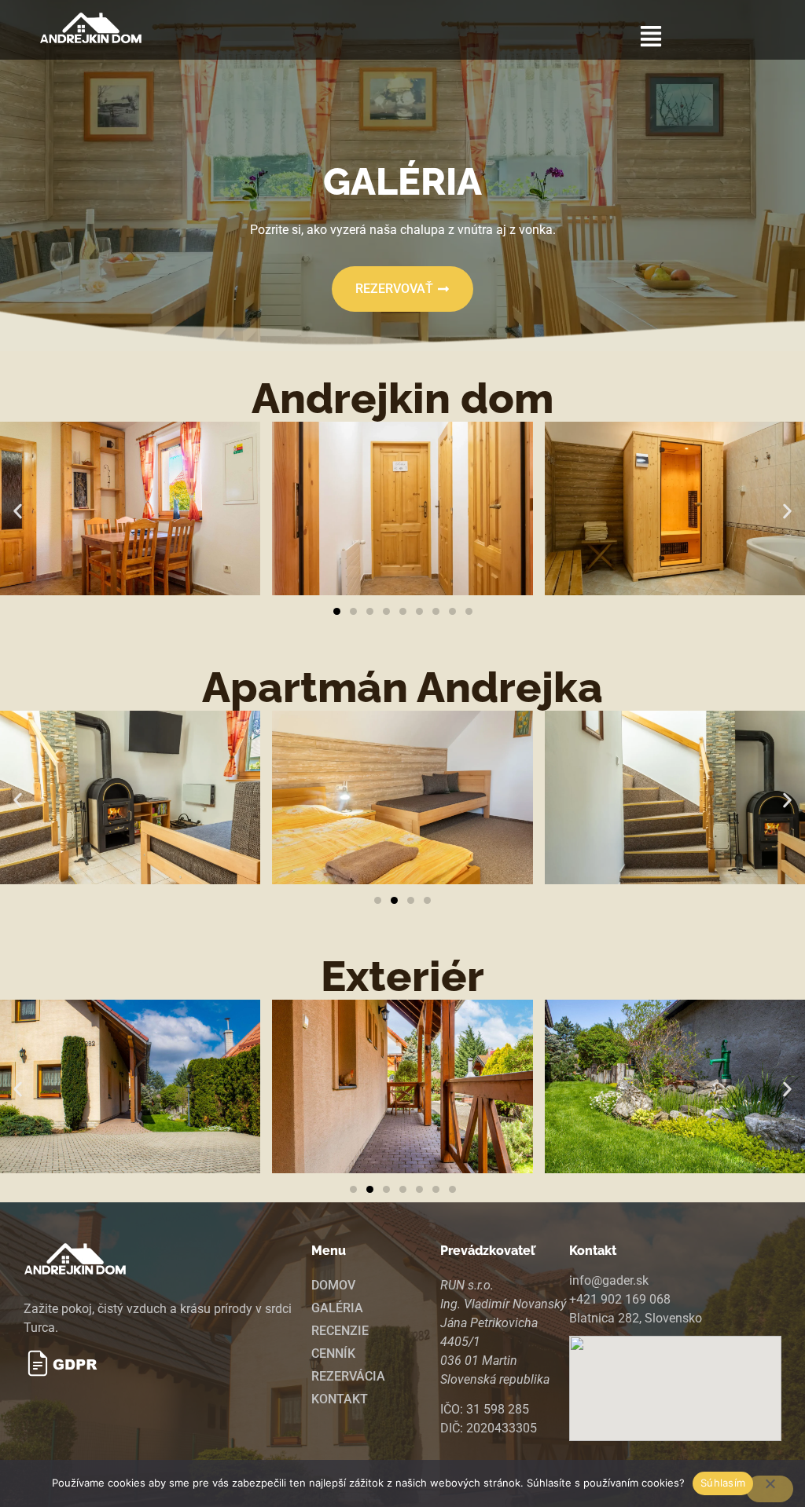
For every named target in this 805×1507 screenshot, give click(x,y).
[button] (651, 38)
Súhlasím (722, 1482)
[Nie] (769, 1489)
